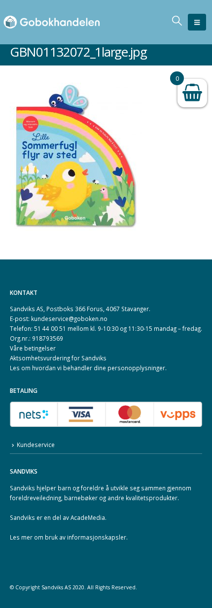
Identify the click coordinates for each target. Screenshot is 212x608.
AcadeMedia (88, 517)
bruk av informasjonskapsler (85, 537)
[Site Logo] (51, 22)
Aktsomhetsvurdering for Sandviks (58, 358)
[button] (197, 22)
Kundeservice (36, 444)
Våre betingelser (33, 348)
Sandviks (22, 488)
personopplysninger (136, 368)
